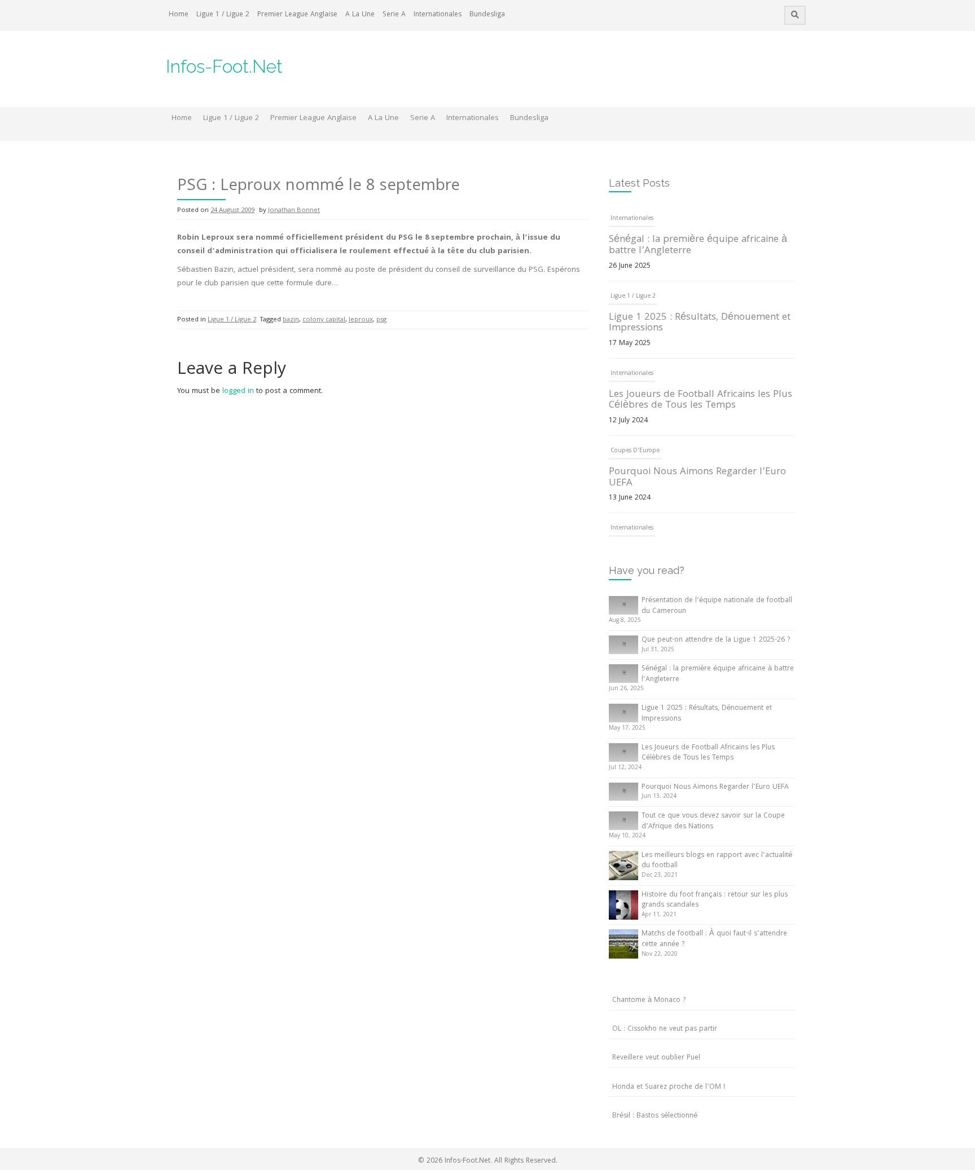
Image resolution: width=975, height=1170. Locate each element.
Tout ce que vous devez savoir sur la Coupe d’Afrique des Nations (713, 821)
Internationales (438, 15)
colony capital (323, 320)
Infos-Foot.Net (224, 66)
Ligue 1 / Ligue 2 (222, 15)
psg (381, 320)
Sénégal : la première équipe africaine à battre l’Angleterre (698, 245)
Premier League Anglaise (297, 15)
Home (178, 15)
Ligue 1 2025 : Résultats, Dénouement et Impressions (699, 323)
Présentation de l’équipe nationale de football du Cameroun (717, 606)
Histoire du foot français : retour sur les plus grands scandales (715, 900)
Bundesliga (487, 15)
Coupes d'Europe (635, 451)
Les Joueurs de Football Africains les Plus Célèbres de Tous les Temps (700, 400)
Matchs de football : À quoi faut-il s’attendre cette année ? (714, 939)
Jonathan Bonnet (294, 210)
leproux (361, 320)
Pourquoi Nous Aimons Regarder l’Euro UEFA (697, 478)
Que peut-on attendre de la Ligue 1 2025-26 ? (716, 640)
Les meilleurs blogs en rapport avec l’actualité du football (717, 861)
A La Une (360, 15)
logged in (238, 391)
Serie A (394, 15)
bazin (291, 320)
